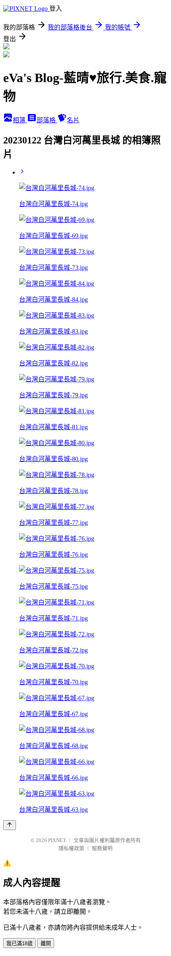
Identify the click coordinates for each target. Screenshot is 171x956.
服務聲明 (102, 848)
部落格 (47, 120)
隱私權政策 (71, 848)
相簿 (20, 120)
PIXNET (57, 840)
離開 (46, 943)
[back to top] (9, 825)
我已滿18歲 (19, 943)
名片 (73, 120)
